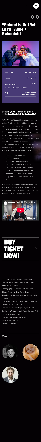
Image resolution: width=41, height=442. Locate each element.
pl (29, 6)
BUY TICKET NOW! (13, 250)
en (27, 6)
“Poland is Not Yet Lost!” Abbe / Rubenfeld (29, 93)
